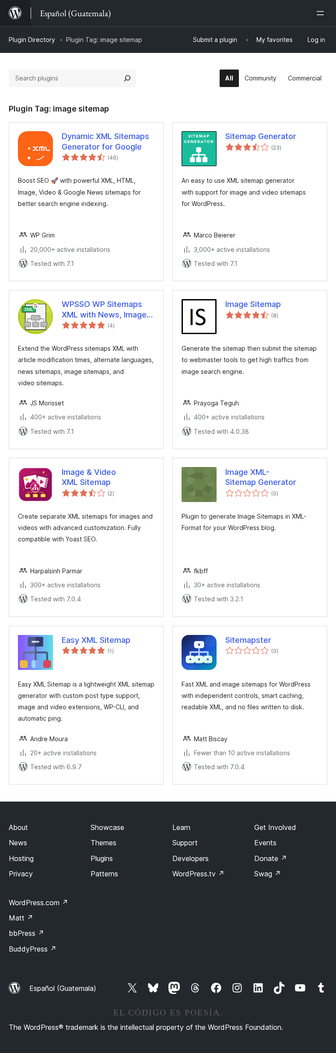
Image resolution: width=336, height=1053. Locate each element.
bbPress (26, 933)
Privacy (21, 873)
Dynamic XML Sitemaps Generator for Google (105, 141)
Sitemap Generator (260, 136)
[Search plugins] (127, 78)
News (18, 842)
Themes (103, 842)
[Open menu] (322, 13)
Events (265, 842)
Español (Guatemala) (62, 988)
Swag (267, 873)
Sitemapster (248, 640)
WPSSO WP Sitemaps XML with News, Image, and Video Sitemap (105, 310)
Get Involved (275, 827)
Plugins (102, 858)
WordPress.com (38, 902)
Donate (270, 858)
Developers (190, 858)
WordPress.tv (198, 873)
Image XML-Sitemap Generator (260, 477)
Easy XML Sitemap (96, 640)
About (18, 827)
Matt (21, 918)
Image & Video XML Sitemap (89, 477)
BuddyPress (32, 949)
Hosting (21, 858)
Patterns (104, 873)
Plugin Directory (32, 39)
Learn (181, 827)
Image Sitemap (253, 304)
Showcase (107, 827)
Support (185, 842)
